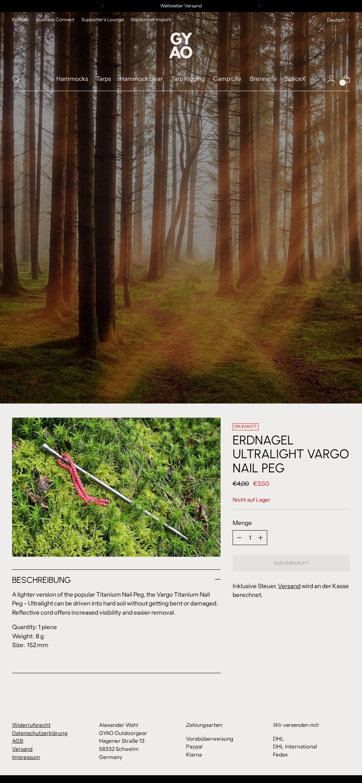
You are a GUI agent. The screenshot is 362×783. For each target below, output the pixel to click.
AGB (17, 740)
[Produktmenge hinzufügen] (260, 538)
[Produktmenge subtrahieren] (239, 538)
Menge (242, 522)
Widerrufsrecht (31, 725)
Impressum (26, 757)
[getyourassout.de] (181, 46)
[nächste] (259, 6)
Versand (289, 586)
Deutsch (336, 20)
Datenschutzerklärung (40, 733)
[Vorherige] (103, 6)
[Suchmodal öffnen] (16, 79)
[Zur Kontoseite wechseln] (331, 79)
